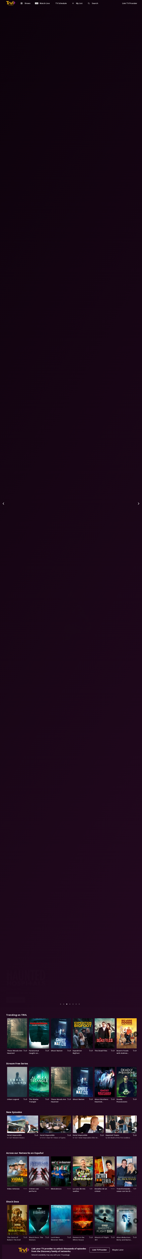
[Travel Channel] (12, 3)
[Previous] (3, 503)
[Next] (138, 503)
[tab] (60, 1004)
